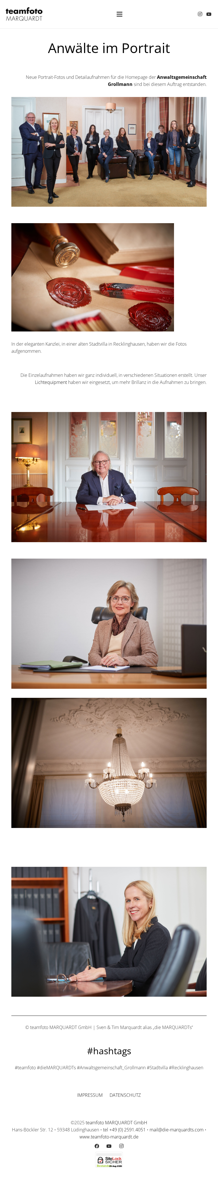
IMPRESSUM (90, 1095)
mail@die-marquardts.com (177, 1130)
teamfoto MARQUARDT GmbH (116, 1122)
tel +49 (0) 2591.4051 (124, 1130)
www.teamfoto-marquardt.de (109, 1137)
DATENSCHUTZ (125, 1095)
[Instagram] (199, 14)
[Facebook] (96, 1146)
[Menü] (119, 14)
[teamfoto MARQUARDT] (24, 14)
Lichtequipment (51, 382)
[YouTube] (208, 14)
